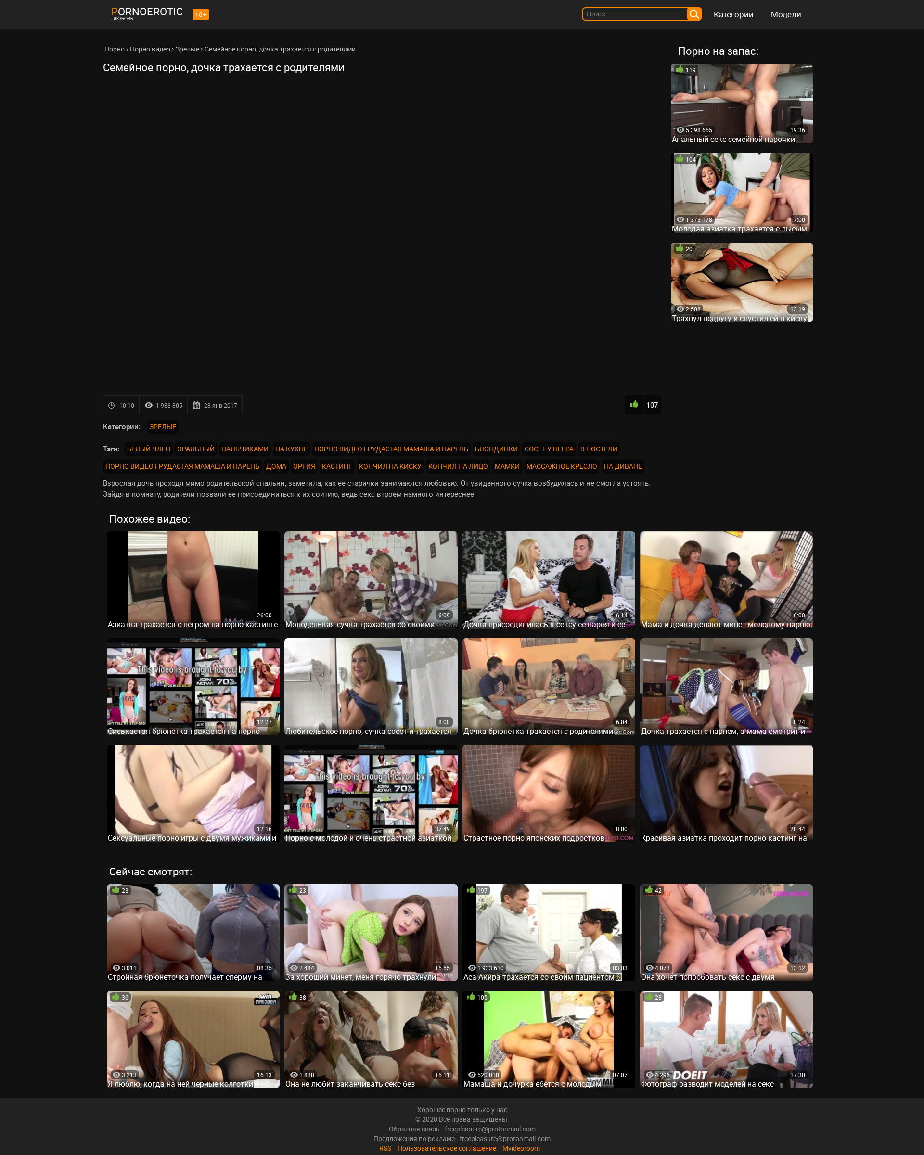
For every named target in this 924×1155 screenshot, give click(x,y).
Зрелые (163, 426)
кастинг (337, 466)
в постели (598, 448)
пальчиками (245, 448)
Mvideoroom (521, 1148)
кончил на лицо (458, 466)
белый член (148, 448)
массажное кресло (561, 466)
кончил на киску (390, 466)
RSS (385, 1148)
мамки (507, 466)
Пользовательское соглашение (447, 1148)
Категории (734, 14)
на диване (623, 466)
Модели (786, 14)
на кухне (291, 448)
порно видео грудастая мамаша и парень (391, 448)
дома (276, 466)
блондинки (496, 448)
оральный (196, 448)
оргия (304, 466)
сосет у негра (549, 448)
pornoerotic (147, 11)
